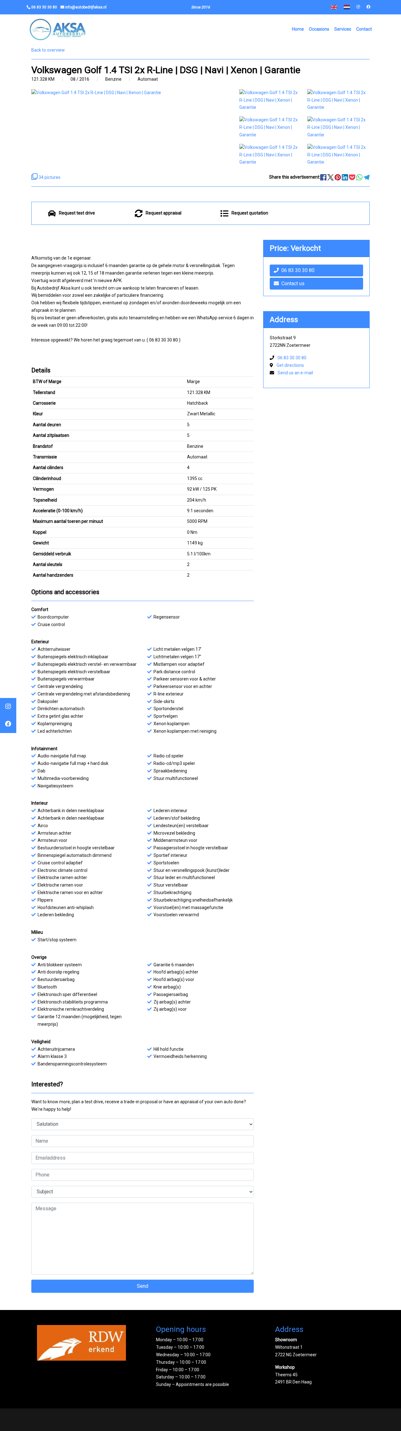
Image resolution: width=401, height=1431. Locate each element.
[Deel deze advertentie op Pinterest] (338, 177)
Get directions (290, 365)
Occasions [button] (319, 29)
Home (298, 29)
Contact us (293, 283)
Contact (364, 29)
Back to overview (48, 50)
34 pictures (49, 177)
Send (142, 1286)
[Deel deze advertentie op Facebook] (323, 177)
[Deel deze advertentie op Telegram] (366, 177)
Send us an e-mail (295, 372)
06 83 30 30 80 (298, 270)
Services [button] (342, 29)
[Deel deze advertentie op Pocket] (352, 177)
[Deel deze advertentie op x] (330, 177)
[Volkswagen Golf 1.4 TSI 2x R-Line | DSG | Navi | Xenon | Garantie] (270, 99)
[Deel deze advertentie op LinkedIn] (345, 177)
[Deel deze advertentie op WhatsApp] (359, 177)
